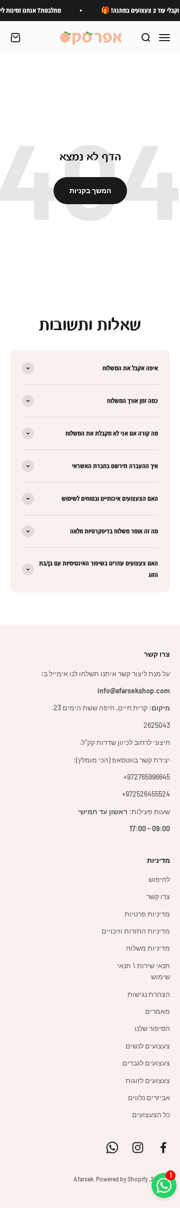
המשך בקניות (90, 190)
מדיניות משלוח (148, 948)
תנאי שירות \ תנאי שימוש (143, 971)
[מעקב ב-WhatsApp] (112, 1147)
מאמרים (157, 1011)
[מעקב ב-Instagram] (137, 1147)
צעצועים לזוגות (148, 1080)
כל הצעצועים (151, 1114)
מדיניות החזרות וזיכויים (136, 931)
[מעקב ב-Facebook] (163, 1147)
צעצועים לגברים (146, 1063)
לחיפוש (159, 879)
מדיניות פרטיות (147, 914)
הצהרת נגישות (149, 994)
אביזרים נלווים (149, 1097)
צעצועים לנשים (148, 1045)
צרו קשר (158, 896)
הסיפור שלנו (152, 1028)
